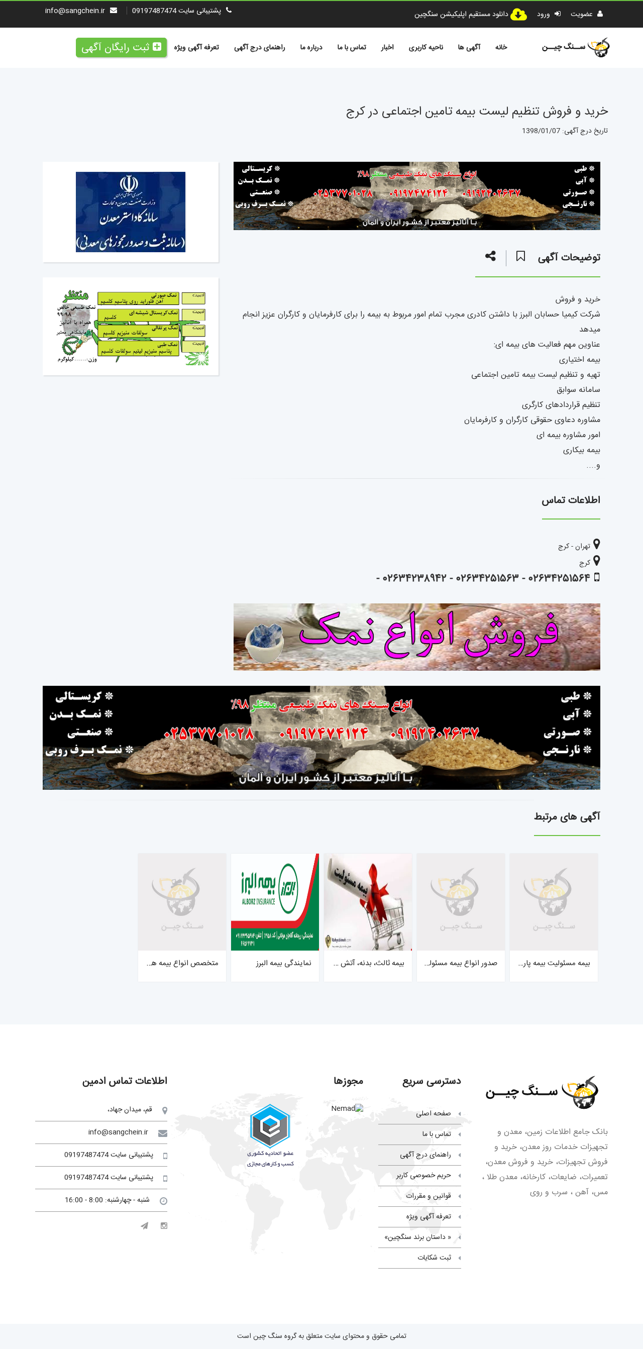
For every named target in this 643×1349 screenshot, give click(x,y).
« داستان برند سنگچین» (417, 1237)
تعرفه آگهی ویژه (196, 48)
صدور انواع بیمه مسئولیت (458, 963)
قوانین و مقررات (428, 1196)
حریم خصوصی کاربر (423, 1176)
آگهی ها (469, 48)
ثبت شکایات (434, 1258)
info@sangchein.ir (75, 11)
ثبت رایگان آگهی (115, 48)
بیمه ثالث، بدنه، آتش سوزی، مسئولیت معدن (336, 963)
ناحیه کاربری (426, 48)
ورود (544, 15)
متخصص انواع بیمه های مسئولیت (166, 963)
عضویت (583, 15)
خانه (501, 48)
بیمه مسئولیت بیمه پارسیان (549, 963)
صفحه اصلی (433, 1114)
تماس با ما (352, 48)
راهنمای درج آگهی (259, 48)
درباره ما (311, 48)
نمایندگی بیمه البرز (283, 963)
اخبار (387, 48)
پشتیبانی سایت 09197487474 (176, 11)
